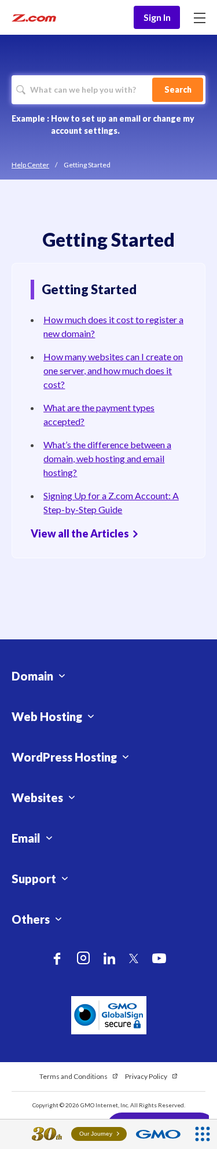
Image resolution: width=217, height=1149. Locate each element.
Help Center (30, 164)
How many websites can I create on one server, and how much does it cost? (113, 370)
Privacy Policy (146, 1076)
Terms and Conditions (73, 1076)
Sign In (157, 17)
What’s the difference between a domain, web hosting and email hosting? (107, 458)
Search (178, 89)
